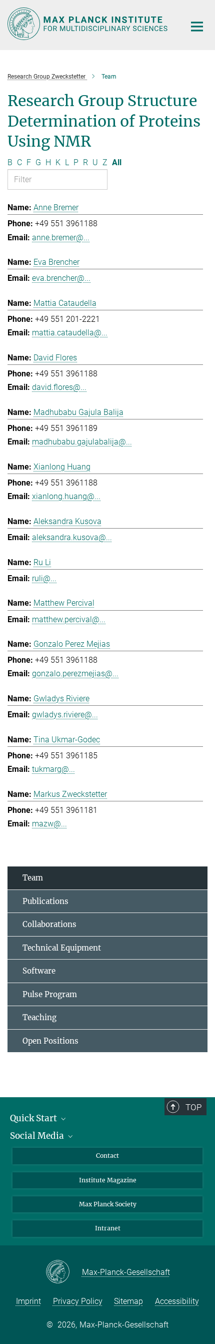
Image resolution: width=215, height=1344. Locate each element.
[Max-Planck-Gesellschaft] (64, 1272)
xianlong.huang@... (66, 496)
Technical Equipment (61, 948)
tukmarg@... (53, 769)
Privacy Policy (77, 1301)
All (117, 162)
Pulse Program (49, 994)
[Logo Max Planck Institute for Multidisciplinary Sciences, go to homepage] (89, 24)
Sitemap (128, 1301)
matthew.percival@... (69, 619)
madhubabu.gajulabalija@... (82, 441)
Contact (107, 1155)
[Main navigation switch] (197, 27)
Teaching (39, 1017)
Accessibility (177, 1301)
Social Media (38, 1136)
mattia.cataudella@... (70, 332)
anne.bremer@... (61, 237)
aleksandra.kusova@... (72, 537)
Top (194, 1107)
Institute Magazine (107, 1180)
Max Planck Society (107, 1204)
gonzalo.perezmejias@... (75, 673)
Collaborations (49, 924)
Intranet (107, 1228)
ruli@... (44, 578)
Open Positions (50, 1041)
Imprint (28, 1301)
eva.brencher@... (61, 278)
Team (32, 877)
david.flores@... (59, 387)
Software (39, 971)
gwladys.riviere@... (65, 714)
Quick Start (34, 1118)
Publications (45, 901)
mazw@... (49, 823)
